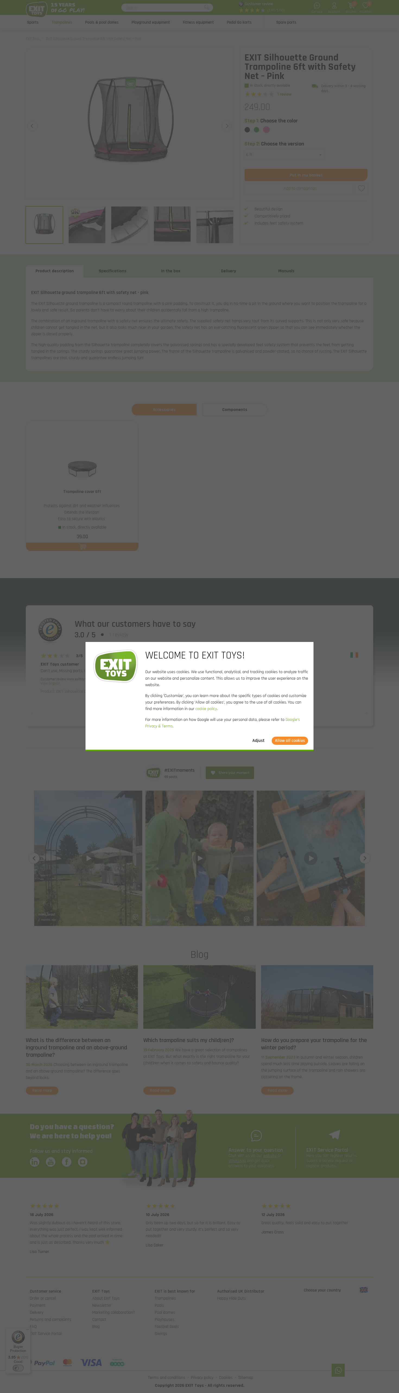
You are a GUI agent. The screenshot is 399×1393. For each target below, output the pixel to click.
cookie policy (206, 709)
